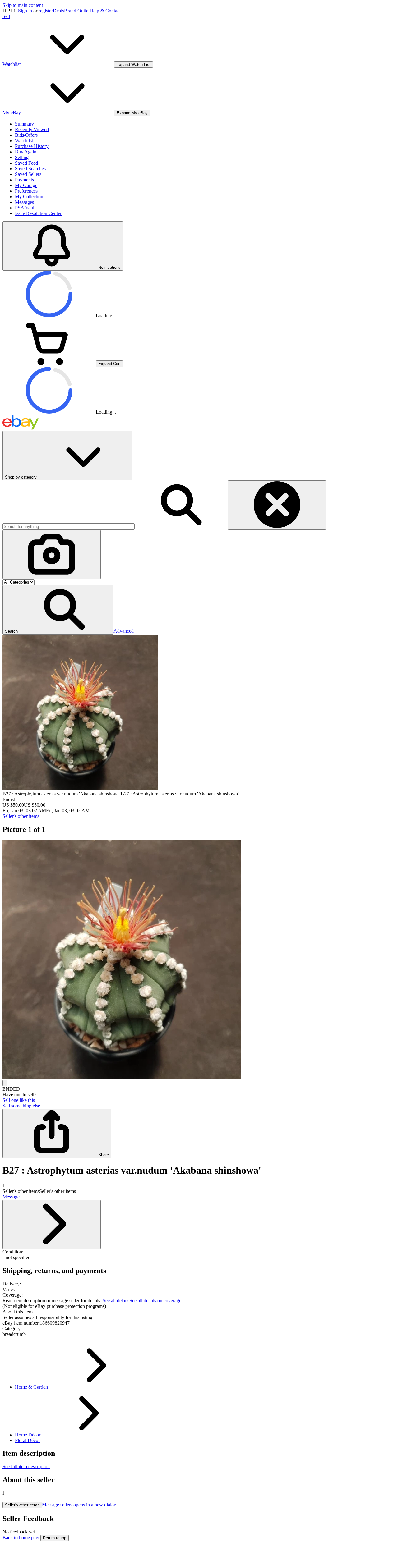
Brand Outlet (77, 10)
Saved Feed (26, 163)
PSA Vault (25, 207)
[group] (199, 960)
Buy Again (25, 151)
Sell (6, 16)
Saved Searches (30, 168)
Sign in (25, 10)
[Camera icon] (51, 554)
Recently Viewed (32, 129)
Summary (24, 123)
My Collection (29, 196)
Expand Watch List (133, 64)
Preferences (26, 191)
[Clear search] (277, 505)
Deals (58, 10)
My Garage (26, 185)
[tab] (199, 1312)
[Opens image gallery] (4, 1083)
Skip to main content (22, 5)
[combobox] (68, 526)
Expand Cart (109, 363)
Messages (24, 202)
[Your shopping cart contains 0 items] (49, 363)
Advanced (123, 631)
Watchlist (24, 140)
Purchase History (32, 146)
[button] (57, 610)
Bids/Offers (26, 135)
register (46, 10)
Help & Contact (105, 10)
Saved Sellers (28, 174)
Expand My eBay (132, 113)
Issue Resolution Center (38, 213)
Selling (22, 157)
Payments (24, 179)
